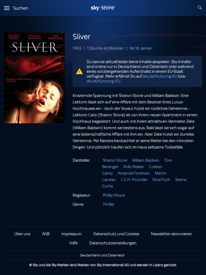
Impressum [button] (71, 233)
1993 (77, 48)
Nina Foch (161, 179)
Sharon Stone (115, 160)
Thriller (109, 204)
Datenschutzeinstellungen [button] (113, 243)
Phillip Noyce (114, 195)
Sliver (81, 36)
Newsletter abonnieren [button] (171, 233)
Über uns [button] (22, 233)
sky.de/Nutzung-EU (160, 76)
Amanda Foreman (134, 173)
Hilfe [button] (73, 243)
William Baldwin (145, 160)
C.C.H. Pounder (134, 179)
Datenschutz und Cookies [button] (116, 233)
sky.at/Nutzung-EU (103, 81)
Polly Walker (133, 166)
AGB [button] (46, 233)
